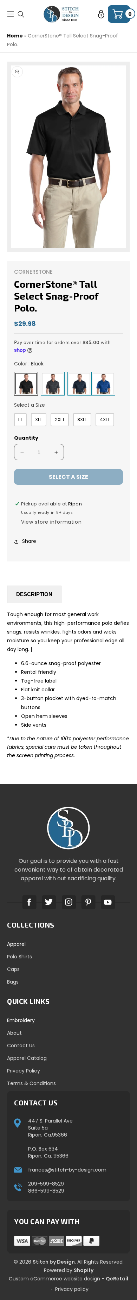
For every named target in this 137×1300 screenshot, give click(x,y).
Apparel (16, 944)
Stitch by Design (54, 1261)
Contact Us (21, 1045)
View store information (51, 521)
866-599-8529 (46, 1190)
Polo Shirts (19, 956)
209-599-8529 (46, 1183)
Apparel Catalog (27, 1058)
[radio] (26, 384)
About (14, 1032)
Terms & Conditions (31, 1083)
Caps (13, 969)
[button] (21, 14)
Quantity (26, 437)
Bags (13, 981)
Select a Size (29, 404)
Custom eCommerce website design (54, 1278)
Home (15, 35)
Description (34, 594)
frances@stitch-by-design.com (67, 1169)
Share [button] (29, 541)
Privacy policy (72, 1289)
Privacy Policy (23, 1070)
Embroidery (21, 1020)
